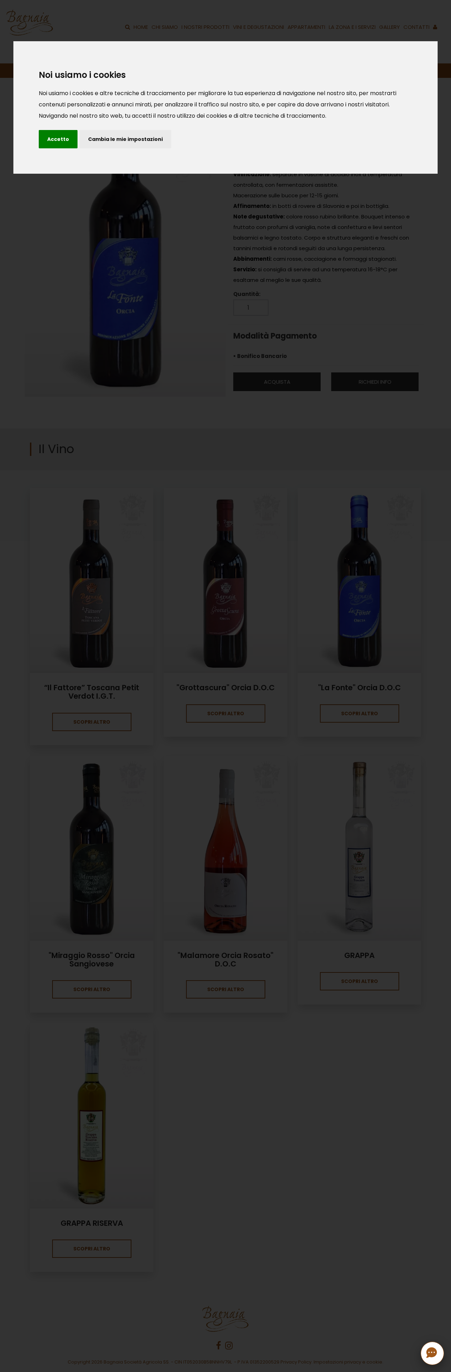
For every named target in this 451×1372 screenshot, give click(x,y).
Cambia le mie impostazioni (125, 139)
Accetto (58, 139)
